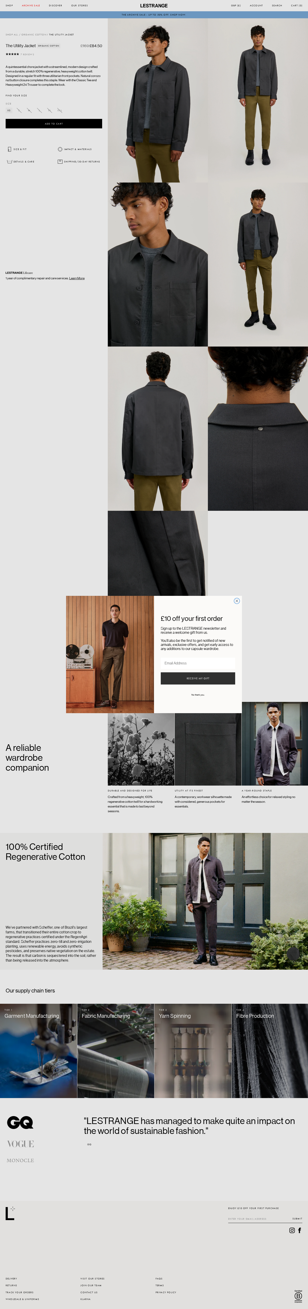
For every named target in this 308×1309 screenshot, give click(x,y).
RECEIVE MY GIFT (198, 678)
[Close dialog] (237, 601)
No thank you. (198, 695)
